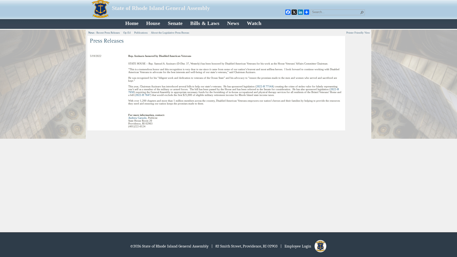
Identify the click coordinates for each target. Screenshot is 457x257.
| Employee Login (297, 246)
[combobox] (336, 12)
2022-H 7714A (264, 86)
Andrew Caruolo (137, 117)
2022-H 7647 (142, 95)
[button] (362, 12)
